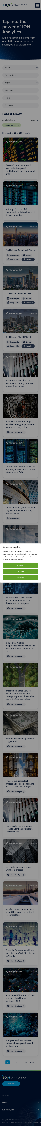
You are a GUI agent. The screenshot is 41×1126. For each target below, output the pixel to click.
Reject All (20, 578)
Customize (20, 571)
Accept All (20, 565)
